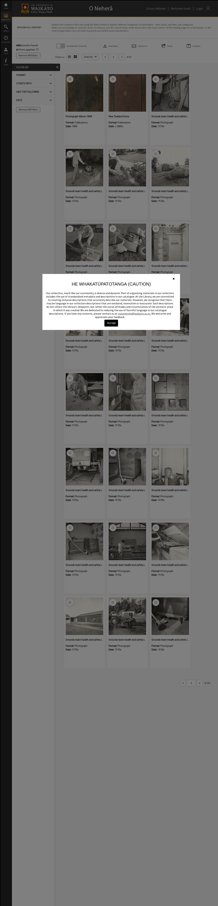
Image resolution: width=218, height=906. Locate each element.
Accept (111, 323)
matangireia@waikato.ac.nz (134, 313)
